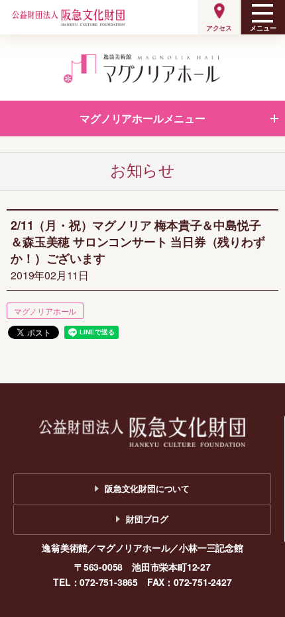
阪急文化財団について (147, 488)
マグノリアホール (45, 310)
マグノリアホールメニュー (142, 118)
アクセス (219, 27)
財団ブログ (147, 518)
